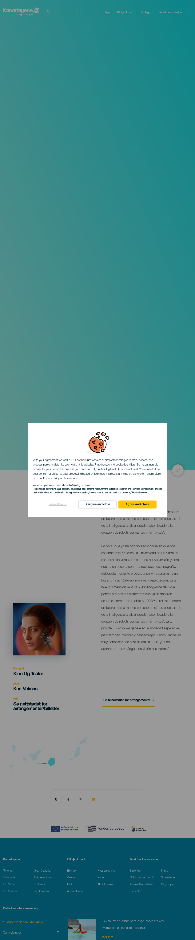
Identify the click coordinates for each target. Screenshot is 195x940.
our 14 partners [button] (78, 460)
